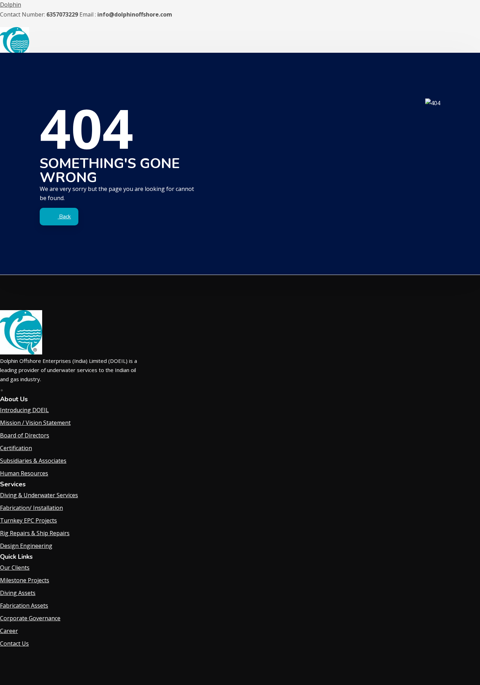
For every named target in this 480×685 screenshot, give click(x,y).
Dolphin (10, 4)
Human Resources (24, 473)
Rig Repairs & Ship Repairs (35, 533)
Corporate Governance (30, 618)
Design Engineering (26, 546)
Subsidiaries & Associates (33, 461)
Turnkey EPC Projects (28, 520)
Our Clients (15, 567)
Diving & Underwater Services (39, 495)
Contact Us (14, 643)
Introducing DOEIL (24, 410)
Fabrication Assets (24, 605)
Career (9, 631)
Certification (16, 448)
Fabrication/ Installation (31, 508)
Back (64, 216)
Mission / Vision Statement (35, 423)
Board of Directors (24, 435)
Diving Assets (17, 593)
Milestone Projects (24, 580)
